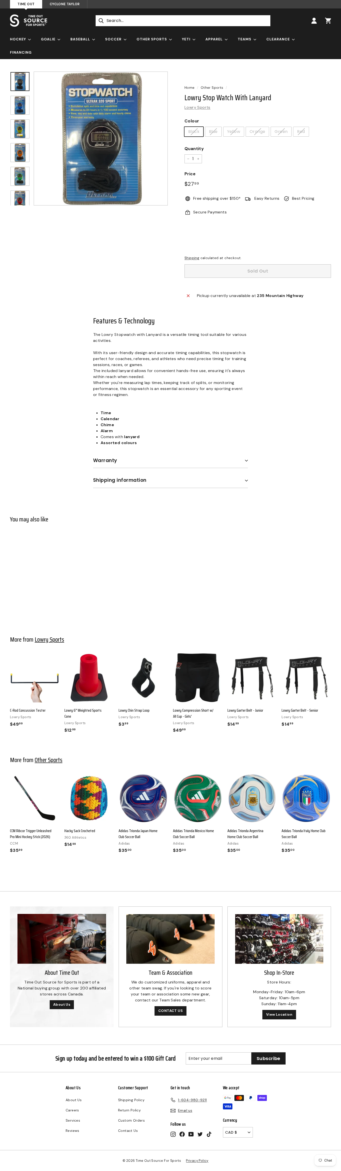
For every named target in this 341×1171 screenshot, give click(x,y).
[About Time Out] (61, 939)
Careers (72, 1110)
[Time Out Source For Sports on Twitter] (200, 1134)
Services (73, 1120)
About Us (61, 1004)
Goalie (48, 39)
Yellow (233, 131)
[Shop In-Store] (279, 939)
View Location (279, 1014)
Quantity (194, 148)
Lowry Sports (197, 107)
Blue (213, 131)
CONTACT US (170, 1010)
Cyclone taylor (65, 4)
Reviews (72, 1130)
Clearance (278, 39)
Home (189, 88)
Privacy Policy (197, 1161)
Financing (21, 52)
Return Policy (129, 1110)
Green (281, 131)
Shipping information (120, 480)
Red (301, 131)
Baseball (80, 39)
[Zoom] (101, 138)
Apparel (214, 39)
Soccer (114, 39)
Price (189, 174)
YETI (186, 39)
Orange (257, 131)
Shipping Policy (131, 1100)
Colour (191, 121)
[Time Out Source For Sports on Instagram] (173, 1134)
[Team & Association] (170, 939)
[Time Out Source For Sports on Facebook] (182, 1134)
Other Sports (152, 39)
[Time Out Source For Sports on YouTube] (191, 1134)
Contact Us (128, 1130)
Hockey (18, 39)
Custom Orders (131, 1120)
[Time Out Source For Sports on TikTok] (209, 1134)
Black (193, 131)
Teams (245, 39)
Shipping (191, 258)
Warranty (105, 460)
